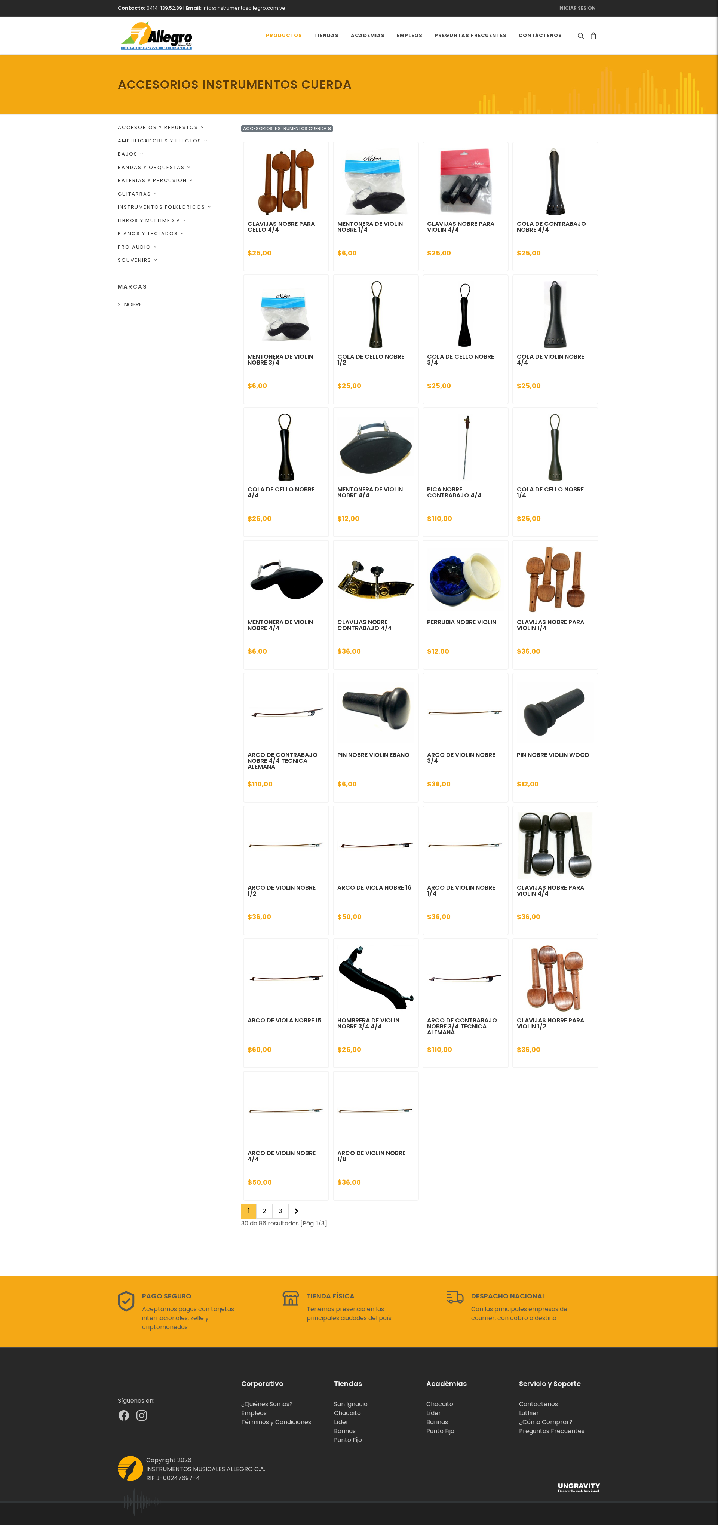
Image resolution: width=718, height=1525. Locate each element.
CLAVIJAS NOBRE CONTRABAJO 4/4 (364, 625)
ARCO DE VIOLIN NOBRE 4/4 (282, 1156)
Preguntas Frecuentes (551, 1431)
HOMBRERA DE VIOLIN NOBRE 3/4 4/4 (368, 1023)
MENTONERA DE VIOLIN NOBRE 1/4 (370, 227)
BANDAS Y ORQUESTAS (151, 167)
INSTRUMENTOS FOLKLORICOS (161, 207)
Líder (341, 1422)
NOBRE (133, 304)
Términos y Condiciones (276, 1422)
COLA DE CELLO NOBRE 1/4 (550, 492)
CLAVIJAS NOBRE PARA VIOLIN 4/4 (460, 227)
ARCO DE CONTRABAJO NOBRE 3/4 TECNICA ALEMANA (462, 1026)
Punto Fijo (348, 1440)
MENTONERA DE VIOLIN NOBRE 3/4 (280, 359)
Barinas (345, 1431)
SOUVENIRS (134, 260)
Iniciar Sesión (577, 8)
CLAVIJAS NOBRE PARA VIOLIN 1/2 (550, 1023)
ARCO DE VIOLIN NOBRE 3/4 (461, 758)
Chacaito (347, 1413)
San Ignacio (351, 1404)
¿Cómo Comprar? (546, 1422)
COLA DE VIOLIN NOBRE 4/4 (550, 359)
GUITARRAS (134, 193)
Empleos (254, 1413)
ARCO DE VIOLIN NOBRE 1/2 (282, 890)
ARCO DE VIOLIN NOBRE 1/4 (461, 890)
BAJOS (128, 153)
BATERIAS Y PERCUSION (152, 180)
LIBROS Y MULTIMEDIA (149, 220)
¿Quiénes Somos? (267, 1404)
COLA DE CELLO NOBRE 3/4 (460, 359)
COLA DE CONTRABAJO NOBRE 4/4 (551, 227)
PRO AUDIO (134, 247)
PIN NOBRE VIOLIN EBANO (373, 755)
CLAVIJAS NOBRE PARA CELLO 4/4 (281, 227)
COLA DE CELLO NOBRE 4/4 (281, 492)
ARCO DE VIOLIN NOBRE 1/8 (371, 1156)
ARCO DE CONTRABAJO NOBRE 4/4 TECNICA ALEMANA (282, 761)
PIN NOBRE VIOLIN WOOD (553, 755)
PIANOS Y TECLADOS (148, 233)
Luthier (529, 1413)
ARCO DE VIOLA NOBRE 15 (285, 1020)
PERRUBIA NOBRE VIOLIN (461, 622)
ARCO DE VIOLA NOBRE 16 (374, 887)
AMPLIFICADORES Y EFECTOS (160, 140)
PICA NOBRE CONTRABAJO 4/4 (454, 492)
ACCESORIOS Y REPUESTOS (158, 127)
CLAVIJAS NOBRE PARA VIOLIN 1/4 (550, 625)
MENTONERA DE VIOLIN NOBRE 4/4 (370, 492)
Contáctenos (538, 1404)
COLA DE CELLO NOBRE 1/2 (370, 359)
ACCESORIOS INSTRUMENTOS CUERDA (285, 128)
